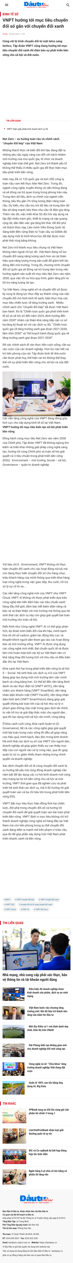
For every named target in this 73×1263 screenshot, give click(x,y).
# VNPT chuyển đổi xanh (49, 899)
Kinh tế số (10, 14)
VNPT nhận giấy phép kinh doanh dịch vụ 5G (27, 129)
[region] (36, 871)
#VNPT (7, 899)
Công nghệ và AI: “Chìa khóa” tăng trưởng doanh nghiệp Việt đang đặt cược (46, 1067)
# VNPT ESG (9, 904)
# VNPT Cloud (10, 909)
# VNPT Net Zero (41, 909)
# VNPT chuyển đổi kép (24, 899)
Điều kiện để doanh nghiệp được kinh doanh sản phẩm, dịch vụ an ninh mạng (47, 992)
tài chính (62, 708)
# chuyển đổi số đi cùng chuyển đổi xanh (35, 904)
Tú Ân (5, 34)
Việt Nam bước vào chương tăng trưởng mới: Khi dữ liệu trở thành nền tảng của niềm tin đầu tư (47, 1011)
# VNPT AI (25, 909)
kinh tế (32, 298)
